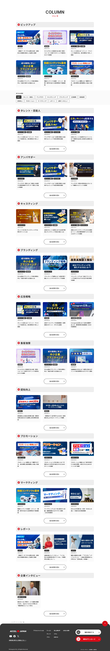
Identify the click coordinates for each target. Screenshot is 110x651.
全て (19, 97)
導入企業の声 (57, 630)
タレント (49, 633)
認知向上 (20, 101)
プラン (48, 637)
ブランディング (63, 97)
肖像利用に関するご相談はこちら (17, 640)
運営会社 (95, 649)
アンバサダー (40, 97)
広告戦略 (73, 97)
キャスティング (51, 97)
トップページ (14, 622)
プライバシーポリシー (84, 649)
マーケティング (42, 101)
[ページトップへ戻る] (105, 623)
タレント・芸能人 (28, 97)
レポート (52, 101)
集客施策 (82, 97)
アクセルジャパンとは (38, 630)
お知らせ (56, 637)
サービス (49, 630)
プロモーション (30, 101)
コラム (55, 633)
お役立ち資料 (66, 630)
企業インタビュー (63, 101)
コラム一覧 (21, 622)
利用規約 (90, 649)
